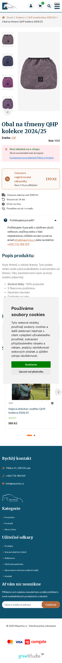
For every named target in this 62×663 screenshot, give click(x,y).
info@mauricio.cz (24, 239)
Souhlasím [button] (31, 364)
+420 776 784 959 (18, 244)
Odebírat (50, 604)
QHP (13, 137)
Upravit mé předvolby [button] (31, 371)
